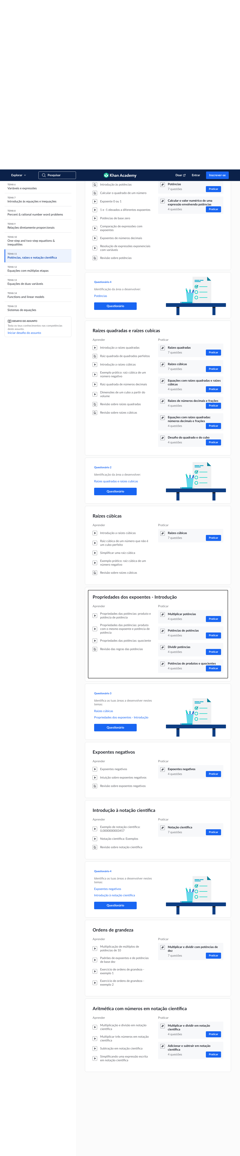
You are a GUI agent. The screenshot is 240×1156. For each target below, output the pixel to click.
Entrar (196, 5)
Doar (179, 5)
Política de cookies (95, 1150)
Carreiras (102, 1120)
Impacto (102, 1096)
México (45, 1139)
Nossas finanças (106, 1114)
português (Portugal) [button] (29, 1134)
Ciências (163, 1130)
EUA (23, 1139)
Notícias (102, 1090)
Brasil (58, 1139)
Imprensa (132, 1108)
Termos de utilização (48, 1150)
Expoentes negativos (114, 583)
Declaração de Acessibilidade (121, 1150)
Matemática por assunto (171, 1118)
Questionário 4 (102, 112)
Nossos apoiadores (107, 1108)
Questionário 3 (102, 524)
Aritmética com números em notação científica (140, 839)
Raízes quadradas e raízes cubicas (126, 161)
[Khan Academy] (120, 5)
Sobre (101, 1084)
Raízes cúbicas (107, 347)
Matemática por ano (169, 1124)
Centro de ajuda (136, 1090)
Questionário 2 (102, 298)
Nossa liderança (106, 1102)
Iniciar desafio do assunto (24, 163)
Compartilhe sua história (140, 1102)
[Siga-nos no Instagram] (226, 1149)
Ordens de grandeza (113, 760)
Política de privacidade (72, 1150)
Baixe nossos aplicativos (172, 1084)
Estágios (102, 1126)
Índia (33, 1139)
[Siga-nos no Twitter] (220, 1149)
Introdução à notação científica (124, 641)
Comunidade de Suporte (140, 1096)
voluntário (70, 1108)
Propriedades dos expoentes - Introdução (135, 428)
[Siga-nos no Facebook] (214, 1149)
